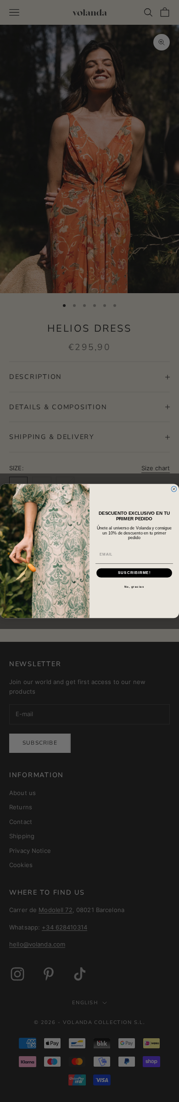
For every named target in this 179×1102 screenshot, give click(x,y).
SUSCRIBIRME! (134, 573)
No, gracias (134, 586)
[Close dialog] (174, 489)
